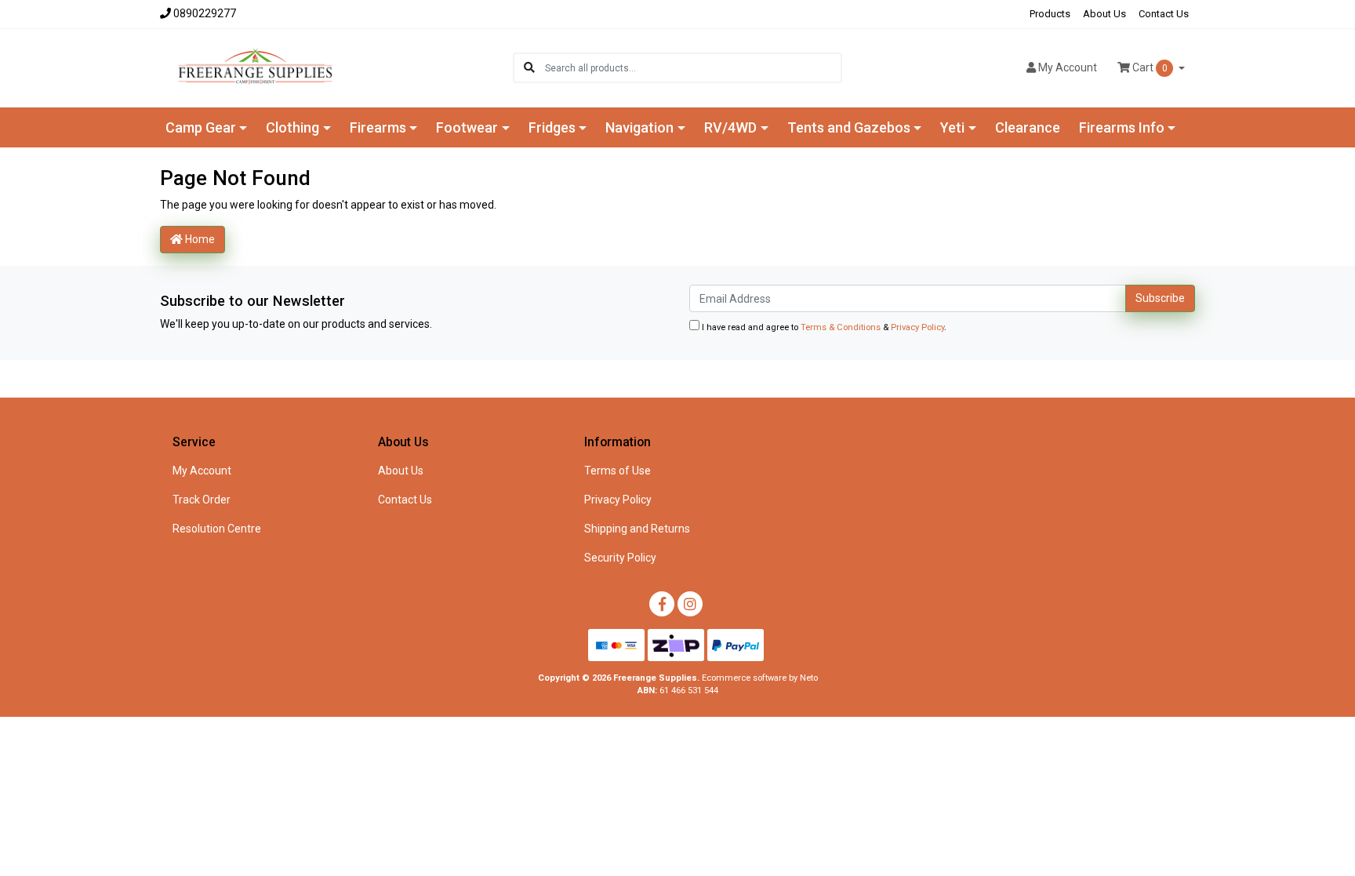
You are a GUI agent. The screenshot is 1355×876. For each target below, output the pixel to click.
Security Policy (620, 557)
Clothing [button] (292, 127)
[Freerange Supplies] (255, 66)
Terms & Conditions (841, 327)
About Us (1104, 14)
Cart (1149, 67)
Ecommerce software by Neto (760, 678)
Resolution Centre (217, 528)
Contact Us (1164, 14)
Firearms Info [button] (1121, 127)
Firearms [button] (378, 127)
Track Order (202, 499)
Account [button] (1067, 67)
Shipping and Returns (637, 528)
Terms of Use (617, 470)
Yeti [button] (952, 127)
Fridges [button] (552, 127)
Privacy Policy (917, 327)
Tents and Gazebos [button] (848, 127)
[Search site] (529, 68)
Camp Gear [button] (200, 127)
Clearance (1027, 127)
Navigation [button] (639, 127)
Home (199, 239)
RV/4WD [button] (730, 127)
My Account (202, 470)
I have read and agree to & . (822, 327)
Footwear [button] (467, 127)
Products (1050, 14)
